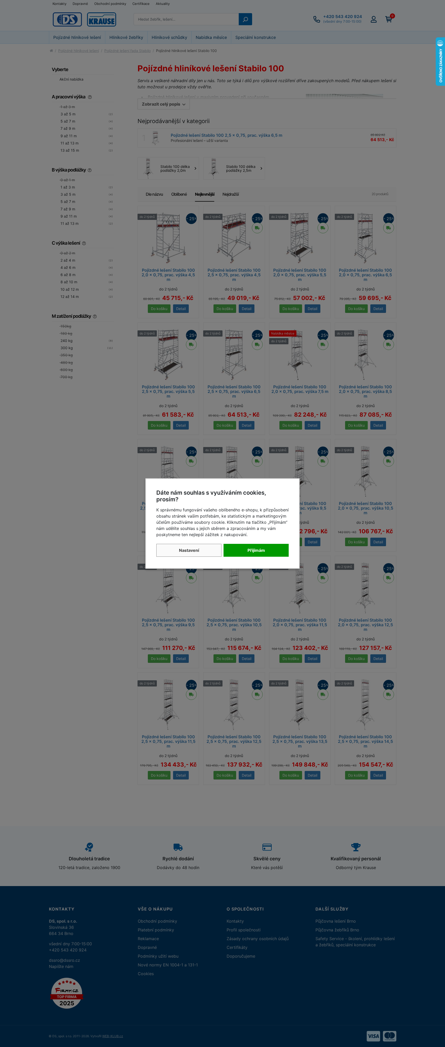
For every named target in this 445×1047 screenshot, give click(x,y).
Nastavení (189, 550)
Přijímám (256, 550)
